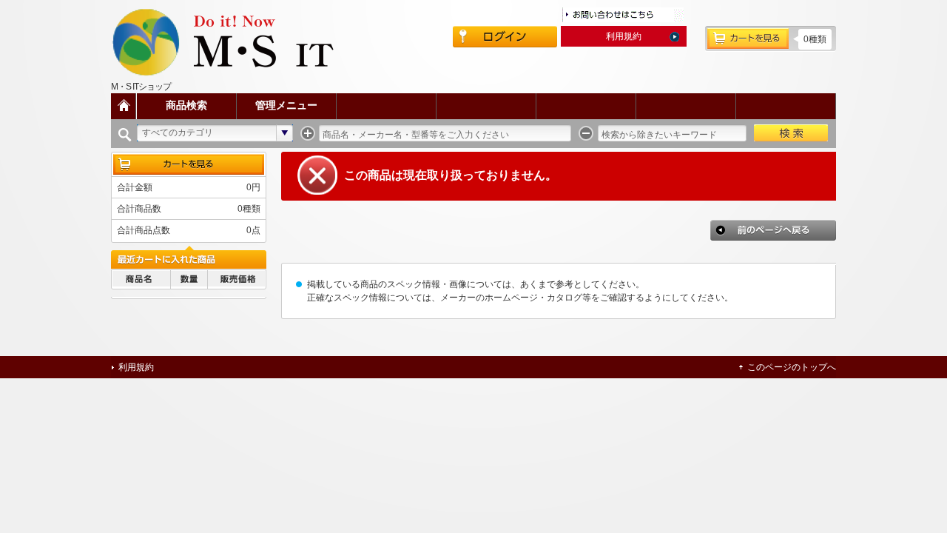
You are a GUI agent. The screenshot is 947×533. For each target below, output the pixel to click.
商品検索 (186, 105)
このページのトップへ (791, 367)
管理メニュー (286, 105)
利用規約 (623, 36)
